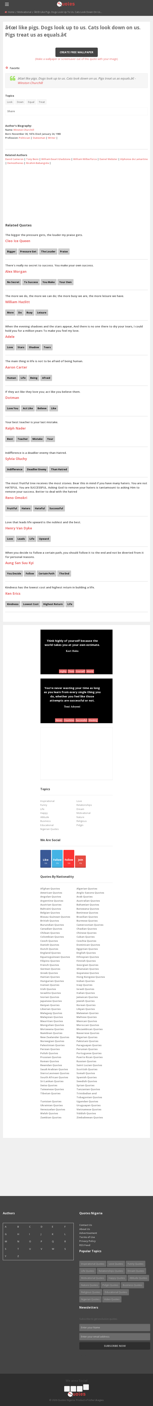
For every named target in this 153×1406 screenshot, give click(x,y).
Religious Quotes (90, 1292)
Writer (52, 137)
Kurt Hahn (72, 651)
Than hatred (59, 469)
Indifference (14, 469)
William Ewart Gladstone (56, 159)
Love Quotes (116, 1263)
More (10, 312)
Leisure (41, 312)
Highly (63, 671)
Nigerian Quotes (49, 829)
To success (31, 282)
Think (71, 671)
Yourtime (69, 720)
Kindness (12, 604)
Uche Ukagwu (96, 1400)
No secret (13, 282)
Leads (21, 538)
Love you (12, 408)
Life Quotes (87, 1271)
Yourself (80, 671)
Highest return (53, 604)
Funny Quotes (135, 1263)
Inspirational (47, 801)
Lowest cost (31, 604)
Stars (21, 347)
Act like (28, 408)
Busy (29, 312)
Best (10, 439)
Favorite (14, 68)
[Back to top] (141, 1382)
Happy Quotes (117, 1278)
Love (10, 347)
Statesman (39, 137)
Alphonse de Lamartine (134, 159)
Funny (43, 805)
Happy (44, 813)
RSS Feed (84, 1245)
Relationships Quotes (111, 1271)
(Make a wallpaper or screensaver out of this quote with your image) (76, 59)
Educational (47, 825)
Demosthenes (15, 163)
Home (11, 12)
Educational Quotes (116, 1292)
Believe (42, 408)
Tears (47, 347)
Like (53, 408)
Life (23, 378)
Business (45, 821)
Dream (80, 809)
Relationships (84, 805)
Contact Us (85, 1225)
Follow (30, 573)
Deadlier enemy (36, 469)
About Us (84, 1229)
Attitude (44, 817)
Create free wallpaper (76, 52)
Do (20, 312)
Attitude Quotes (138, 1278)
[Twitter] (73, 1389)
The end (64, 573)
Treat (42, 102)
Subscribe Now (115, 1346)
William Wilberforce (85, 159)
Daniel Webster (108, 159)
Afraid (46, 378)
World (90, 671)
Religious (81, 821)
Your (50, 439)
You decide (14, 573)
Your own (65, 282)
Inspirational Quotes (92, 1263)
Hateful (40, 508)
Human (11, 378)
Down (20, 102)
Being (34, 378)
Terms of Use (87, 1237)
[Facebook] (67, 1389)
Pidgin (79, 825)
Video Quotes (112, 1299)
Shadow (34, 347)
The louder (48, 251)
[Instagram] (79, 1389)
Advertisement (88, 1233)
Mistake (37, 439)
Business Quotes (132, 1285)
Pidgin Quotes (110, 1285)
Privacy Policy (87, 1241)
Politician (24, 137)
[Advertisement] (76, 193)
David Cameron (14, 159)
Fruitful (12, 508)
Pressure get (28, 251)
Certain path (46, 573)
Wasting (93, 720)
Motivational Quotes (92, 1278)
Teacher (23, 439)
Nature (80, 817)
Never (59, 720)
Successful (56, 508)
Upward (44, 538)
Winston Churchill (30, 83)
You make (49, 282)
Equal (31, 102)
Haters (26, 508)
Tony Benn (32, 159)
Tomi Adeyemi (72, 706)
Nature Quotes (89, 1285)
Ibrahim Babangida (37, 163)
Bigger (11, 251)
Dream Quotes (136, 1271)
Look (10, 102)
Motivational (24, 12)
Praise (64, 251)
